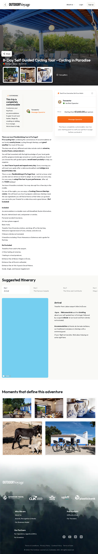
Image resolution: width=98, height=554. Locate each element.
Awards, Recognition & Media (25, 519)
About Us (18, 515)
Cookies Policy (56, 545)
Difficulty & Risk (72, 515)
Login (81, 5)
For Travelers (72, 519)
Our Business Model (22, 522)
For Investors (19, 537)
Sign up (91, 5)
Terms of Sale (68, 545)
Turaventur (67, 101)
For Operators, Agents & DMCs (25, 534)
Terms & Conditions (32, 545)
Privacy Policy (45, 545)
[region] (25, 338)
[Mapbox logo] (6, 376)
